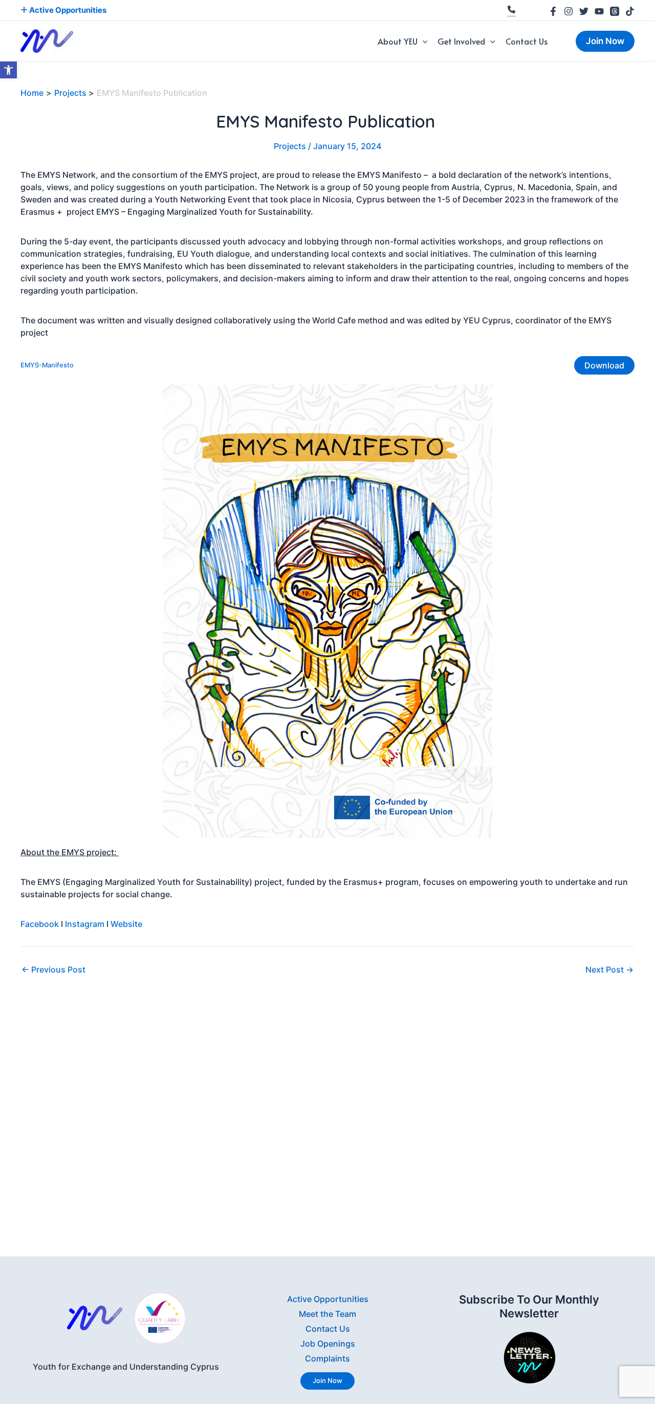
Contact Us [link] (527, 41)
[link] (8, 69)
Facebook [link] (39, 924)
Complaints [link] (327, 1358)
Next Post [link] (609, 969)
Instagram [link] (84, 924)
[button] (423, 41)
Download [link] (604, 365)
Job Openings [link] (327, 1343)
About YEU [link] (398, 41)
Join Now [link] (327, 1380)
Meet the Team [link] (327, 1314)
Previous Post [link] (53, 969)
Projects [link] (290, 146)
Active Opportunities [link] (67, 10)
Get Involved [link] (461, 41)
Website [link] (126, 924)
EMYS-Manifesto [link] (47, 365)
